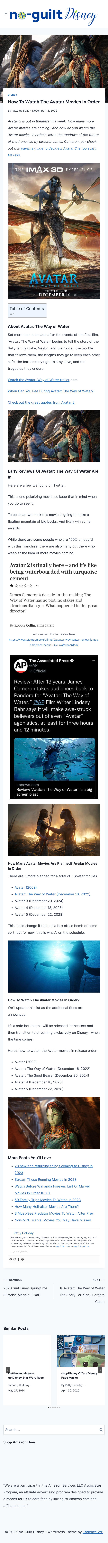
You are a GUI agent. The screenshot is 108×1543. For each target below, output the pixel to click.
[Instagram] (14, 1259)
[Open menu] (6, 14)
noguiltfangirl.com (81, 1246)
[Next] (100, 1370)
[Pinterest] (22, 1259)
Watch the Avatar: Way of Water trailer (38, 380)
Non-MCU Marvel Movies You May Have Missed (53, 1220)
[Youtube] (10, 1259)
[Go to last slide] (8, 1370)
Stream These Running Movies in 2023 (45, 1179)
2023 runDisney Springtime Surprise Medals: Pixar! (25, 1287)
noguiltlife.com (62, 1246)
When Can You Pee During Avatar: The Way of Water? (50, 391)
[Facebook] (18, 1259)
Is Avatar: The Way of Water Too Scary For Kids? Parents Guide (82, 1291)
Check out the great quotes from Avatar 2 (41, 402)
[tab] (48, 1407)
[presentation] (27, 1351)
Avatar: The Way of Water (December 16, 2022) (52, 894)
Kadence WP (93, 1532)
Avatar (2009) (26, 887)
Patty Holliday (20, 110)
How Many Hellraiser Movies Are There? (47, 1207)
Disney (12, 94)
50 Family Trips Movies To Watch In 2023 (48, 1200)
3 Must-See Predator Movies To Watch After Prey (54, 1213)
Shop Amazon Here (19, 1442)
